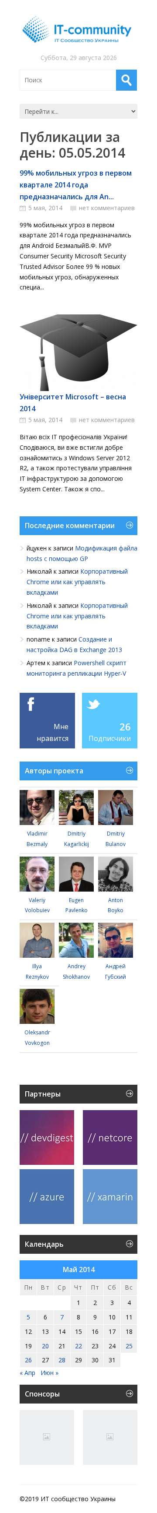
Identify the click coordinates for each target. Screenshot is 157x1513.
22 (78, 1346)
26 (125, 726)
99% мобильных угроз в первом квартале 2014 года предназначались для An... (76, 184)
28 (61, 1360)
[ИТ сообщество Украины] (78, 29)
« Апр (27, 1372)
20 (45, 1346)
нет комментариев (107, 208)
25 (129, 1346)
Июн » (49, 1372)
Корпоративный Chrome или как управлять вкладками (77, 581)
